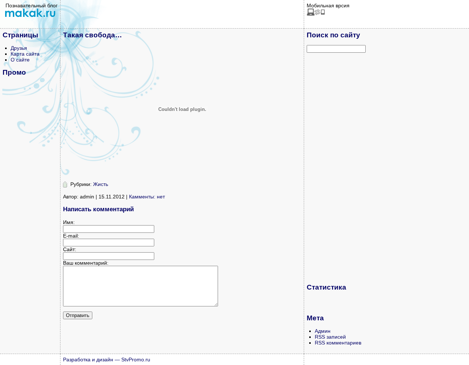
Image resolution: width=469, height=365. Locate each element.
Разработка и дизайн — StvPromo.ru (106, 359)
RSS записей (330, 337)
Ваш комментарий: (85, 263)
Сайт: (69, 249)
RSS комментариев (338, 343)
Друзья (19, 48)
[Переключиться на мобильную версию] (316, 14)
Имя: (69, 222)
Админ (322, 331)
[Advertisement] (336, 168)
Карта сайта (25, 54)
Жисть (100, 184)
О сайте (20, 60)
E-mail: (71, 236)
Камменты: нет (147, 197)
